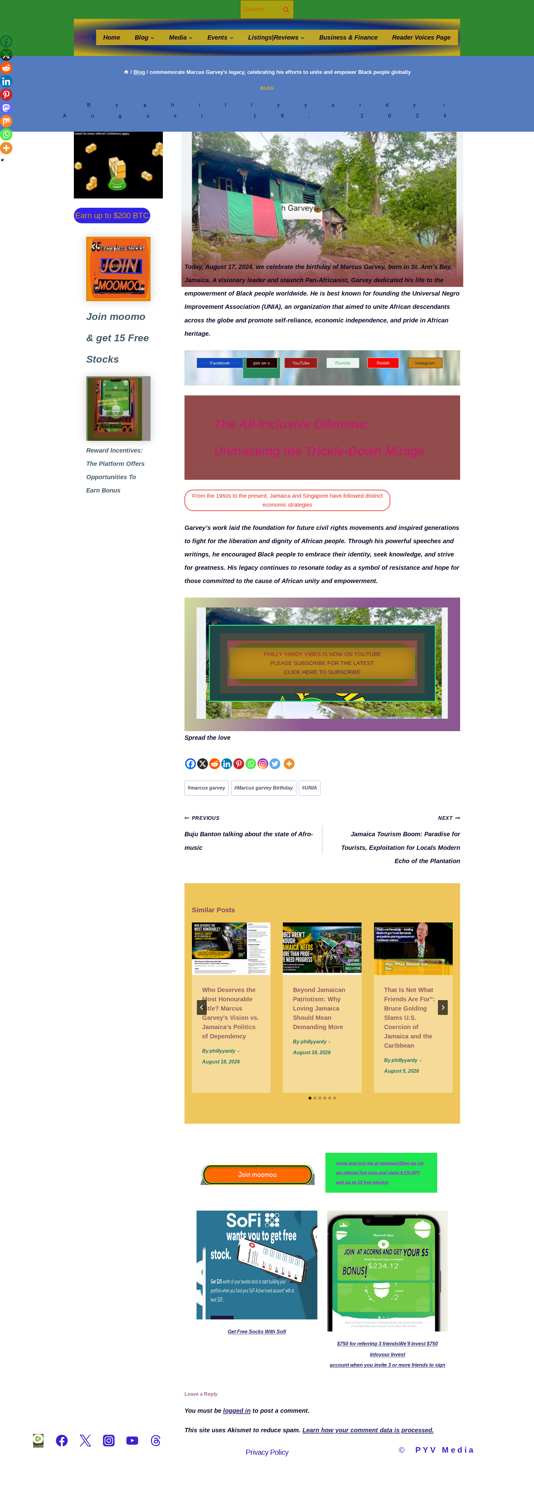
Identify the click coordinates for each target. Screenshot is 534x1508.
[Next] (443, 1007)
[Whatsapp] (250, 757)
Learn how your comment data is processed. (368, 1430)
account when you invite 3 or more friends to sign (387, 1365)
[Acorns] (118, 408)
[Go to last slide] (202, 1007)
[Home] (126, 72)
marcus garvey (206, 787)
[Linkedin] (226, 757)
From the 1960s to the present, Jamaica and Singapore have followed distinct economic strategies (287, 500)
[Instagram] (262, 757)
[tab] (310, 1098)
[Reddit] (214, 757)
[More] (289, 757)
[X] (202, 757)
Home (111, 37)
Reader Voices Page (421, 37)
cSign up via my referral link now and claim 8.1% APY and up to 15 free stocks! (380, 1173)
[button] (322, 663)
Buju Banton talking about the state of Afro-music (248, 833)
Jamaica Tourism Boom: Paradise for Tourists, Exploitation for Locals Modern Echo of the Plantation (400, 840)
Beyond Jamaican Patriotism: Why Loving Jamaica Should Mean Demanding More (319, 1008)
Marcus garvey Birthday (263, 787)
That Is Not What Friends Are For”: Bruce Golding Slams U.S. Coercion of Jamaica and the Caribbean (409, 1017)
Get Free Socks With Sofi (257, 1331)
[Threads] (155, 1440)
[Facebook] (190, 757)
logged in (237, 1410)
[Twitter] (274, 757)
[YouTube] (132, 1440)
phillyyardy (292, 105)
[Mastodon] (6, 108)
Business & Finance (348, 37)
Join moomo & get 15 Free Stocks (117, 338)
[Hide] (2, 160)
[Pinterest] (238, 757)
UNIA (309, 787)
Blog (267, 88)
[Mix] (6, 121)
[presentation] (231, 948)
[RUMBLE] (38, 1440)
